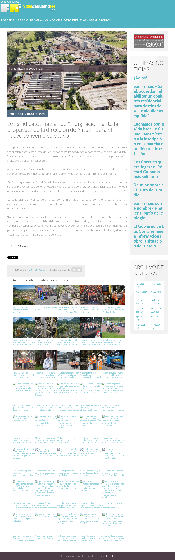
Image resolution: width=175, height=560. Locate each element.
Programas (39, 20)
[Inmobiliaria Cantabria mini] (149, 40)
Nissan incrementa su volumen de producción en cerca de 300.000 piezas (45, 342)
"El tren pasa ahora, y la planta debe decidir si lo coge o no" (90, 472)
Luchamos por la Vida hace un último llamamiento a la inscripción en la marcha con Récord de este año (149, 138)
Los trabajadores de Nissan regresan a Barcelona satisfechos (22, 440)
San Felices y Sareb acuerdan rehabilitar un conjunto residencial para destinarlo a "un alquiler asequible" (149, 101)
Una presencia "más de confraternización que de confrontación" (45, 472)
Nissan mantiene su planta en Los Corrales (44, 537)
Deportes (71, 20)
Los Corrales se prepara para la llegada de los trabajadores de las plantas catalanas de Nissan (90, 440)
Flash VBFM (88, 20)
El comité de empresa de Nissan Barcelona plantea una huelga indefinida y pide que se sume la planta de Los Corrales (113, 538)
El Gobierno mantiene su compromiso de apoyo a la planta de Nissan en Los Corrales (68, 505)
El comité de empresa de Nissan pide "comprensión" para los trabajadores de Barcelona (23, 472)
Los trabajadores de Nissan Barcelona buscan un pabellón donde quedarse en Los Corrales (68, 472)
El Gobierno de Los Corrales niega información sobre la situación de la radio (149, 236)
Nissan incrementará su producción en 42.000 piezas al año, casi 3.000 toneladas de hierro (67, 309)
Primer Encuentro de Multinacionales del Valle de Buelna (91, 309)
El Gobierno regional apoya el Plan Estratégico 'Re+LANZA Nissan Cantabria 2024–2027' (113, 309)
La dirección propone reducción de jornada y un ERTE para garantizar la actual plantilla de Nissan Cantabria (24, 505)
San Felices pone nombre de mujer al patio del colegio (148, 210)
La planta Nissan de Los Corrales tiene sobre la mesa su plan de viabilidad (24, 538)
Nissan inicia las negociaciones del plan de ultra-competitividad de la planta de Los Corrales (91, 505)
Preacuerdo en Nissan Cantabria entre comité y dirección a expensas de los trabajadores (113, 440)
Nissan (76, 269)
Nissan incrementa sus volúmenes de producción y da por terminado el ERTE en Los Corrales (24, 342)
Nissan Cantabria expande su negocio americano (21, 309)
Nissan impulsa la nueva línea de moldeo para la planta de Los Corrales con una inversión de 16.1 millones (113, 375)
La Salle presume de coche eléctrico (46, 308)
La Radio (22, 20)
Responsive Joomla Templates (79, 555)
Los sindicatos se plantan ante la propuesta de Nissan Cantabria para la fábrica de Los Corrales (113, 472)
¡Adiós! (140, 77)
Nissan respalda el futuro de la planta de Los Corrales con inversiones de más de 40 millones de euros (113, 407)
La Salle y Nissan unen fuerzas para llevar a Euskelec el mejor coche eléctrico (112, 342)
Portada (7, 20)
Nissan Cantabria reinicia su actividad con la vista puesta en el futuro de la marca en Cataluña (91, 538)
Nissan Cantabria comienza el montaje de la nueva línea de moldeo (24, 375)
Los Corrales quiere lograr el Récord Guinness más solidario (149, 169)
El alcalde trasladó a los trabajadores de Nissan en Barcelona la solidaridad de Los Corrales (46, 440)
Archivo (105, 20)
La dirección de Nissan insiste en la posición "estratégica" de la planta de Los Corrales (68, 538)
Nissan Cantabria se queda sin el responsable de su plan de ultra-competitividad (23, 407)
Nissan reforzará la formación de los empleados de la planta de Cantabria (91, 375)
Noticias (55, 20)
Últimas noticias (38, 269)
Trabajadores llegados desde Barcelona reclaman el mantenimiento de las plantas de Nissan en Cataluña (66, 440)
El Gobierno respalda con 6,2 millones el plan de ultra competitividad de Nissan (68, 375)
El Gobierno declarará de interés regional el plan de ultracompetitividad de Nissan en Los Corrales (91, 407)
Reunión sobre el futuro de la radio (149, 189)
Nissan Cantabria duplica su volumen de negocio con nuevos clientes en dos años (68, 342)
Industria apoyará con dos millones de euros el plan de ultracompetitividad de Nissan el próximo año (68, 407)
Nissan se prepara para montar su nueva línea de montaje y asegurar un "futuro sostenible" (46, 375)
